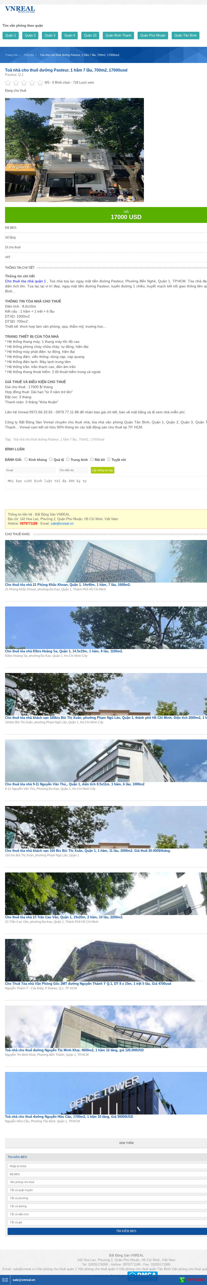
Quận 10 (90, 35)
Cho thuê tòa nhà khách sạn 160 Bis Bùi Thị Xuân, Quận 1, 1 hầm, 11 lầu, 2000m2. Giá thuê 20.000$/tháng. (88, 851)
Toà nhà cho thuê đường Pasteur (36, 439)
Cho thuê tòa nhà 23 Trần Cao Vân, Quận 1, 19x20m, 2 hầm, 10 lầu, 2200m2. (64, 917)
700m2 (83, 439)
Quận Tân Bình (185, 35)
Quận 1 (10, 35)
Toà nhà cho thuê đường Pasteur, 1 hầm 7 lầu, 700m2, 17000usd (66, 70)
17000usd (97, 439)
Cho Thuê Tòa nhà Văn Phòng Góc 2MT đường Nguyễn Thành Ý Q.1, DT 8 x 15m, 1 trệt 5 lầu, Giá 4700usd (88, 984)
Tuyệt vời (119, 460)
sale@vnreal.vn (62, 523)
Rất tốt (100, 460)
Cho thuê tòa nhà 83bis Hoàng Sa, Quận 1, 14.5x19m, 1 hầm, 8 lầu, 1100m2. (64, 651)
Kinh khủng (38, 460)
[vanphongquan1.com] (20, 8)
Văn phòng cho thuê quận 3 (98, 1269)
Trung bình (79, 460)
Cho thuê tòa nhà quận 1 (25, 281)
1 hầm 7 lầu (69, 439)
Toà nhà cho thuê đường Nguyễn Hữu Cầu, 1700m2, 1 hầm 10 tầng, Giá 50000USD (69, 1117)
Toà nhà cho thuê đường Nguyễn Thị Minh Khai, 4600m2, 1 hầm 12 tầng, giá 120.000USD (74, 1050)
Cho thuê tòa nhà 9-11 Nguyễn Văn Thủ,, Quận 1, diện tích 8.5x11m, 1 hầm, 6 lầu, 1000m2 (74, 784)
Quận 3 (50, 35)
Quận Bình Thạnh (118, 35)
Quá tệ (59, 460)
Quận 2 (30, 35)
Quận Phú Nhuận (152, 35)
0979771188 (195, 1280)
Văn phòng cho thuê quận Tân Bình (145, 1269)
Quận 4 (69, 35)
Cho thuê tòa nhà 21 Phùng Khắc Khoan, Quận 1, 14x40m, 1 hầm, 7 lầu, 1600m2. (68, 585)
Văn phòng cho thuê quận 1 (57, 1269)
